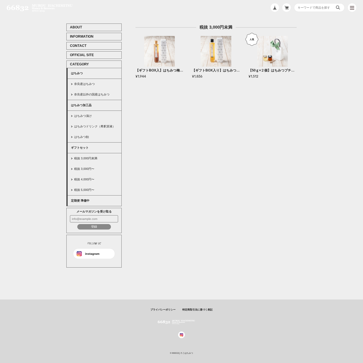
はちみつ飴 (81, 137)
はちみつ (77, 73)
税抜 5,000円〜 (84, 189)
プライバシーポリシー (163, 309)
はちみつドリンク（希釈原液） (94, 126)
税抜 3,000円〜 (84, 168)
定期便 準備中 (80, 200)
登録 (94, 226)
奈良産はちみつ (84, 84)
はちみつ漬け (83, 115)
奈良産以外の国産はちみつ (91, 94)
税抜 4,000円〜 (84, 179)
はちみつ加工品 (81, 105)
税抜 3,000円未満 (85, 158)
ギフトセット (80, 147)
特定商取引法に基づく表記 (197, 309)
